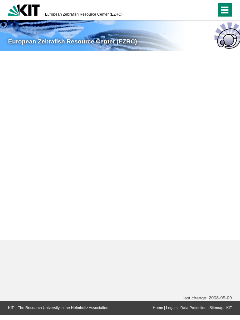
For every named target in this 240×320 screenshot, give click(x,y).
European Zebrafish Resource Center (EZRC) (83, 14)
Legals (172, 308)
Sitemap (216, 308)
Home (158, 308)
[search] (210, 10)
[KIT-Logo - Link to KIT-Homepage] (24, 9)
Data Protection (193, 308)
